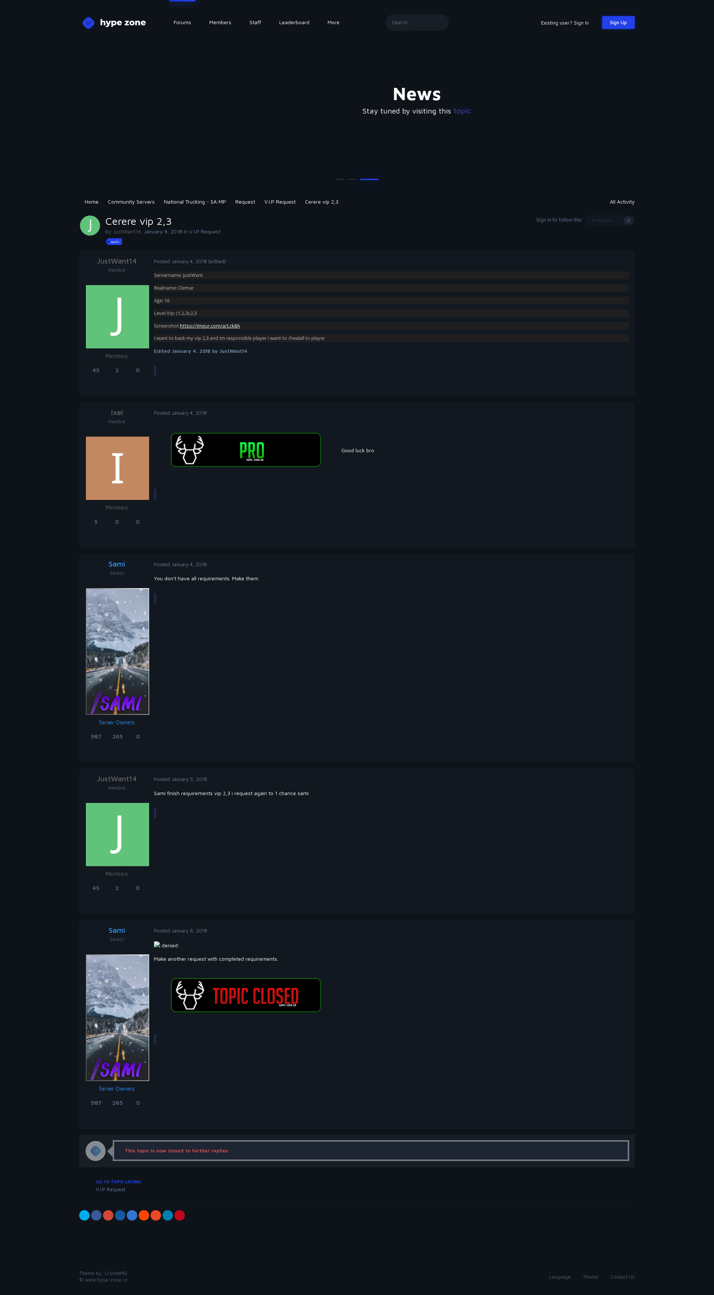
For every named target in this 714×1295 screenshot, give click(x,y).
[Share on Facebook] (96, 1215)
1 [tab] (339, 182)
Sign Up (618, 22)
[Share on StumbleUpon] (156, 1215)
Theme (591, 1277)
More (334, 22)
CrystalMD (116, 1273)
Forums (182, 22)
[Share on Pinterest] (179, 1215)
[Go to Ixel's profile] (117, 468)
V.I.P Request (205, 231)
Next (630, 115)
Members (220, 22)
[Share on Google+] (108, 1215)
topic (402, 110)
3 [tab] (369, 182)
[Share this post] (627, 262)
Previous (83, 115)
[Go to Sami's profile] (117, 651)
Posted (180, 261)
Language (560, 1277)
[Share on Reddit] (144, 1215)
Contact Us (623, 1277)
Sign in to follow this (559, 220)
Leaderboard (294, 22)
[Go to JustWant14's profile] (90, 226)
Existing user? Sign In (566, 23)
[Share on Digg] (120, 1215)
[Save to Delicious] (132, 1215)
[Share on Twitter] (84, 1215)
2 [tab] (352, 182)
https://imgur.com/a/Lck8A (210, 325)
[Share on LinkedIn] (168, 1215)
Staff (255, 22)
